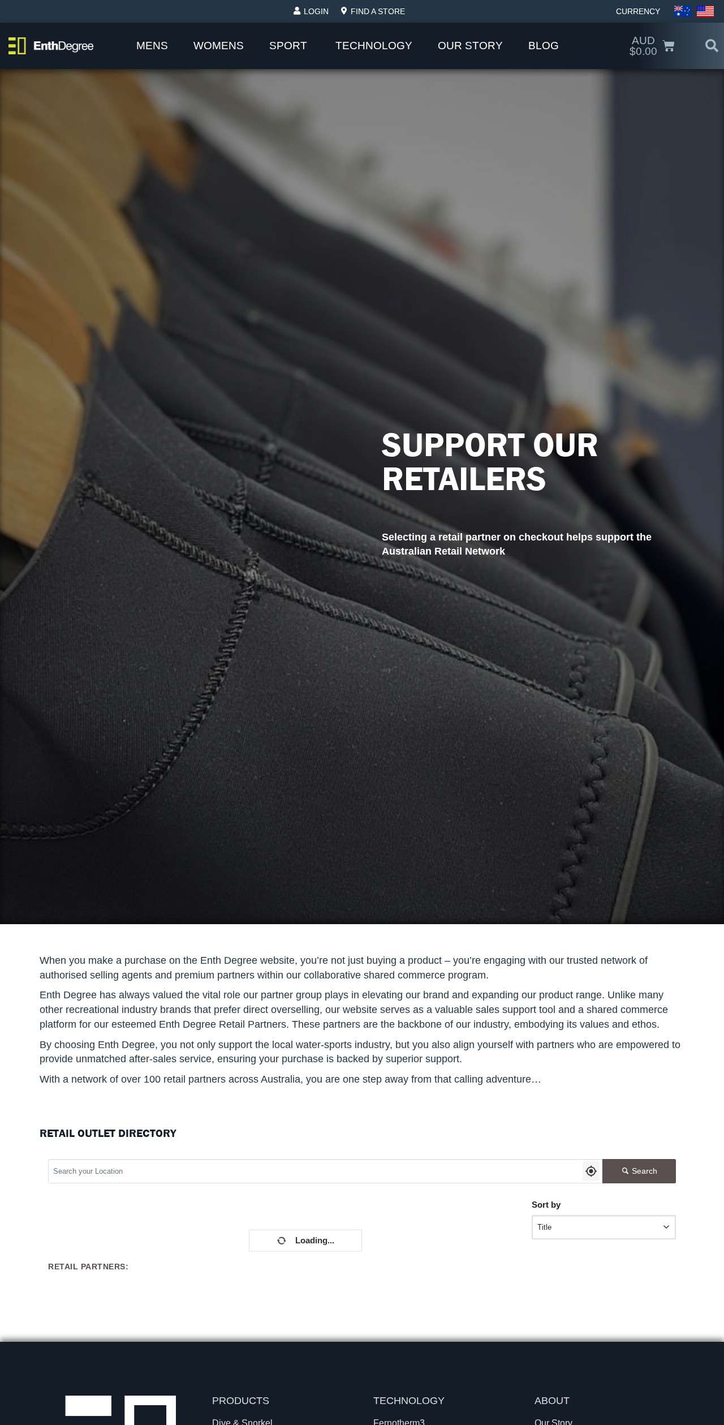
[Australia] (682, 11)
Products (240, 1400)
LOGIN (316, 11)
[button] (711, 46)
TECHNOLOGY (409, 1400)
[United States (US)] (705, 11)
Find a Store (378, 11)
